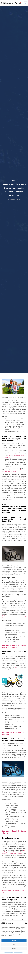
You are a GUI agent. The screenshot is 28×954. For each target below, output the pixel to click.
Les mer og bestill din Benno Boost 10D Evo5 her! (14, 646)
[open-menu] (25, 3)
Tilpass (14, 948)
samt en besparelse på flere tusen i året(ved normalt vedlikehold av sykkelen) (14, 852)
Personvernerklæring (9, 952)
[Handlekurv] (20, 3)
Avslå (14, 944)
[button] (26, 923)
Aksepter (14, 940)
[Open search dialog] (15, 3)
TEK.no (16, 667)
